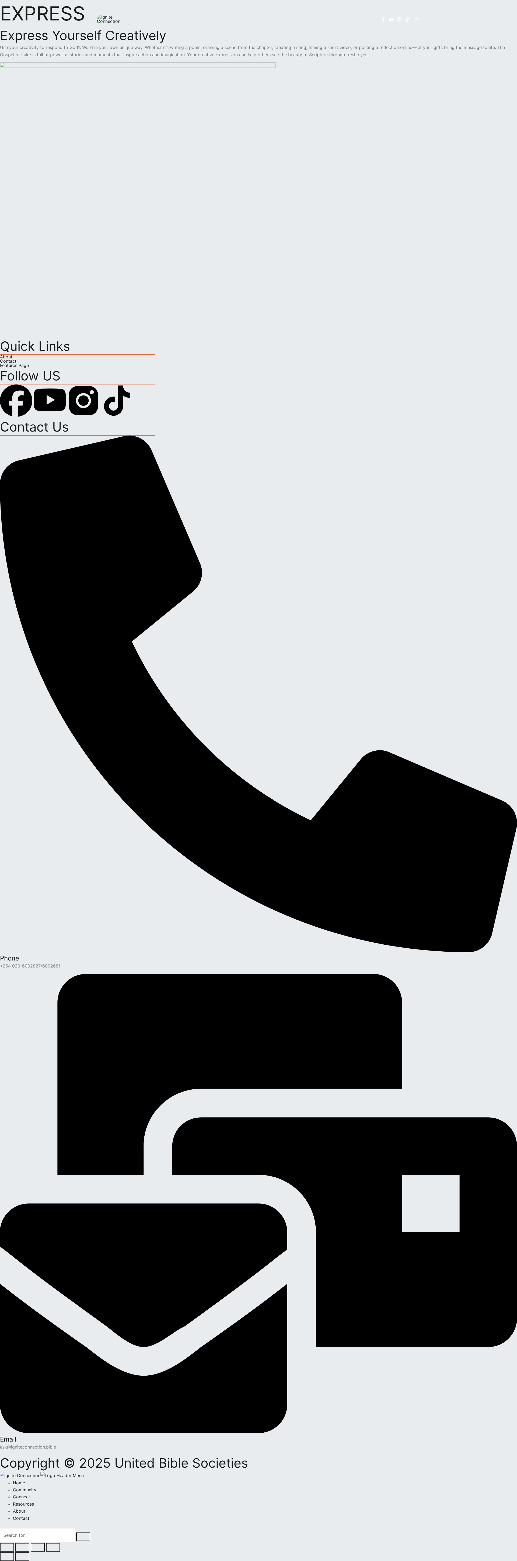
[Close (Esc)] (53, 1547)
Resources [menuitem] (23, 1504)
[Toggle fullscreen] (22, 1547)
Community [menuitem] (24, 1489)
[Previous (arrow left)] (7, 1556)
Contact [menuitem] (21, 1518)
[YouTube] (391, 19)
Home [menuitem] (19, 1482)
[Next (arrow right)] (22, 1556)
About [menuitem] (19, 1511)
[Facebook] (383, 19)
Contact (8, 361)
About (6, 357)
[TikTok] (407, 19)
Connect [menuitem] (21, 1496)
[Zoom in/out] (7, 1547)
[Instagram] (399, 19)
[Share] (38, 1547)
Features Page (14, 365)
